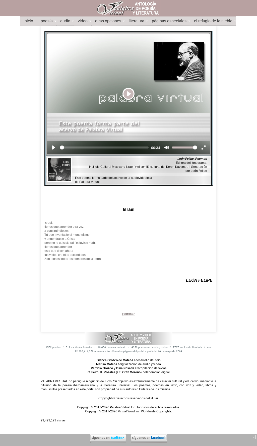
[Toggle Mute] (167, 147)
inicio (28, 21)
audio (65, 21)
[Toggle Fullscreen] (204, 147)
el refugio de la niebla (213, 21)
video (83, 21)
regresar (128, 314)
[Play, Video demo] (53, 147)
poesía (47, 21)
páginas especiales (169, 21)
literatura (136, 21)
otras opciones (108, 21)
